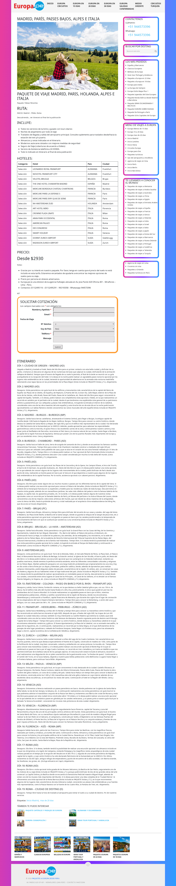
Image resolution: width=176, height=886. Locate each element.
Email (47, 314)
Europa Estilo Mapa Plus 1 (138, 91)
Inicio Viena (132, 145)
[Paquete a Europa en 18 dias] (121, 844)
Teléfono (46, 333)
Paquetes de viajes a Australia (140, 193)
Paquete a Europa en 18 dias (139, 81)
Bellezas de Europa (135, 72)
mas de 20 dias (47, 800)
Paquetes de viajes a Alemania (140, 186)
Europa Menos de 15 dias (138, 128)
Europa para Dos (134, 151)
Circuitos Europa (134, 148)
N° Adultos (46, 324)
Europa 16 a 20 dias (135, 132)
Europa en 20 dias (93, 4)
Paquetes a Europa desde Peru (45, 878)
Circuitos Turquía (156, 4)
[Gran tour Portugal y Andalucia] (82, 844)
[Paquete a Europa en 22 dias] (101, 844)
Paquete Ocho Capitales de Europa (141, 115)
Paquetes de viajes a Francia (139, 211)
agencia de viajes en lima (138, 161)
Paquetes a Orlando (135, 269)
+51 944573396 (139, 26)
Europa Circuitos (62, 4)
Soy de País (46, 329)
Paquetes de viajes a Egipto (139, 199)
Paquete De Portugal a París (139, 112)
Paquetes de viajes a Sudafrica (140, 247)
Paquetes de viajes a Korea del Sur (141, 234)
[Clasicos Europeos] (42, 844)
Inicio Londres (133, 141)
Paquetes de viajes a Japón (138, 231)
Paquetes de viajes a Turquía (139, 253)
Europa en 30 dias (109, 4)
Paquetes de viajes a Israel (138, 224)
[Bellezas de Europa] (62, 844)
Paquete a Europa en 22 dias (139, 78)
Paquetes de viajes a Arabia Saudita (142, 189)
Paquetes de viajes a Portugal (139, 244)
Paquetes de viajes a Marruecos (140, 237)
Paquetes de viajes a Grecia (139, 214)
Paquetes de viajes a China (138, 196)
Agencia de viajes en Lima (138, 263)
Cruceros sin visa (134, 266)
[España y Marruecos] (22, 844)
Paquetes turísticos (135, 154)
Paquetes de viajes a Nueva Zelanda (142, 240)
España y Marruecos (136, 65)
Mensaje (47, 338)
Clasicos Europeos (135, 68)
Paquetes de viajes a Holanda (139, 218)
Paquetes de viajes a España (139, 208)
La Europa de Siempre (136, 88)
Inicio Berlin (132, 167)
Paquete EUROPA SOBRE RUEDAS (141, 109)
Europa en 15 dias (78, 4)
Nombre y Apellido (41, 309)
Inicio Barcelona (134, 171)
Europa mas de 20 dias (137, 135)
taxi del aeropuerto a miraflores (140, 158)
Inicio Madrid (33, 800)
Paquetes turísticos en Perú (139, 273)
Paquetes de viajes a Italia (138, 227)
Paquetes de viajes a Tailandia (140, 250)
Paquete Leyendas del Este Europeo (142, 94)
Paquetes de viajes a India (138, 221)
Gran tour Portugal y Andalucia (140, 75)
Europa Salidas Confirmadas (127, 6)
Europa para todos (135, 85)
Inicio (50, 3)
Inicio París (132, 164)
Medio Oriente (139, 4)
